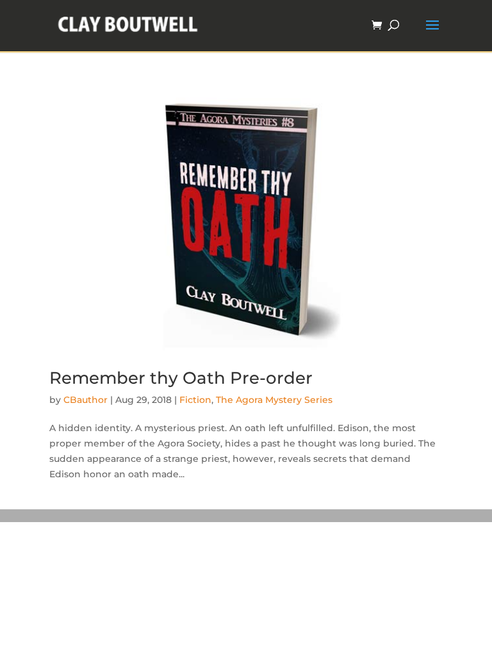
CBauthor (85, 400)
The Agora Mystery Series (274, 400)
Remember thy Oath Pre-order (181, 378)
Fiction (195, 400)
